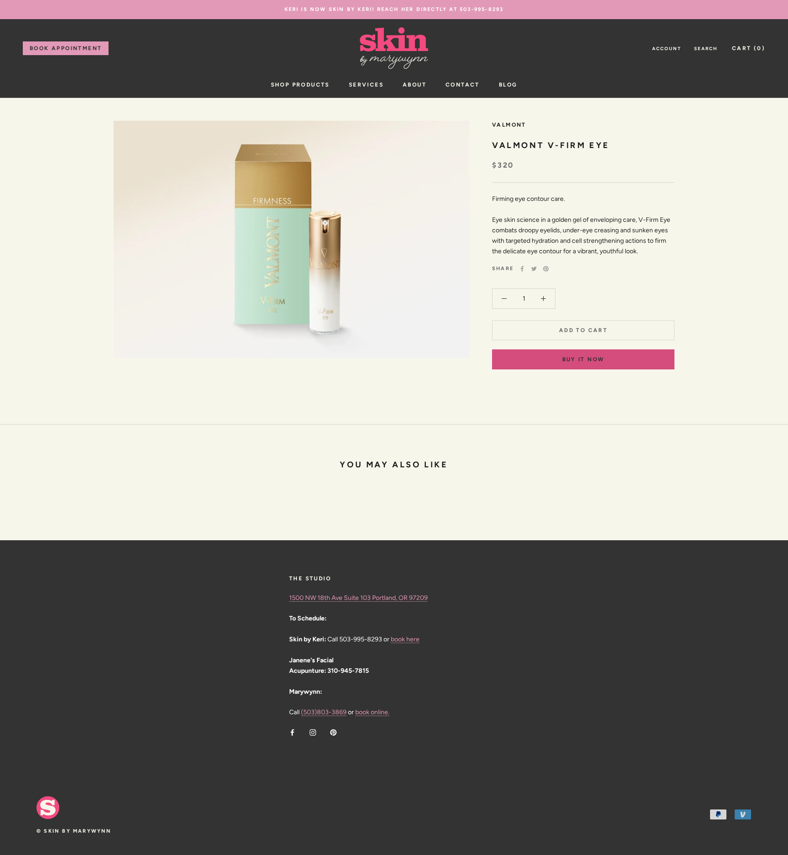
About (414, 85)
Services (366, 85)
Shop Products (300, 85)
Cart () (748, 48)
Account (666, 48)
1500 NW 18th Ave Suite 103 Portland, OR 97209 (358, 598)
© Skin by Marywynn (74, 831)
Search (706, 48)
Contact (463, 85)
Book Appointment (66, 48)
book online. (372, 712)
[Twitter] (534, 268)
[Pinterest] (546, 268)
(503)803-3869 (324, 712)
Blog (508, 85)
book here (405, 639)
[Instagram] (313, 732)
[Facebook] (522, 268)
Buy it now (583, 359)
